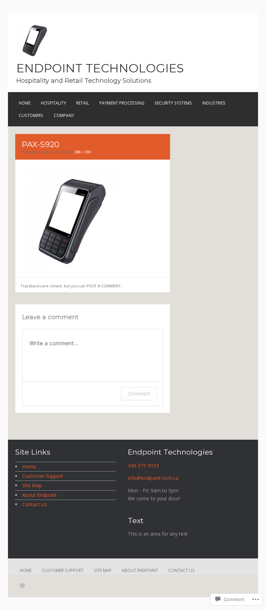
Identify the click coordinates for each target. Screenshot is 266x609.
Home (24, 103)
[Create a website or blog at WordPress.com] (22, 586)
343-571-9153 (143, 465)
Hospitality (53, 103)
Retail (82, 103)
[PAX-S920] (71, 268)
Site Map (32, 485)
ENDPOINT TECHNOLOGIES (100, 68)
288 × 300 (82, 151)
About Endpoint (39, 495)
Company (64, 115)
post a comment (104, 285)
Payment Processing (121, 103)
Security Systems (173, 103)
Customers (31, 115)
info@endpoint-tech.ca (153, 478)
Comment (139, 393)
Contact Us (34, 504)
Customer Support (42, 476)
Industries (213, 103)
